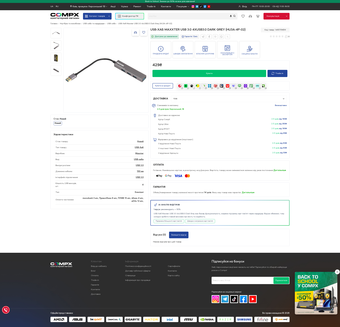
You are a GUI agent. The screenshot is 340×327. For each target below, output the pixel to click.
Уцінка (124, 6)
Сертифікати (174, 266)
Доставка (95, 294)
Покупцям (181, 6)
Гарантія (95, 285)
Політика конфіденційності (138, 266)
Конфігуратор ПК (130, 16)
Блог (93, 271)
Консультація (273, 16)
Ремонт (137, 6)
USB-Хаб (139, 147)
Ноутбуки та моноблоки (70, 24)
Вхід (244, 6)
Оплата (94, 276)
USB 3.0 (140, 165)
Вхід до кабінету (99, 266)
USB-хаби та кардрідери (94, 24)
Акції (113, 6)
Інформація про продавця (137, 280)
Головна (53, 24)
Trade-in (151, 6)
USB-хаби (111, 24)
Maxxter (139, 153)
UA (51, 6)
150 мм (140, 171)
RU (57, 6)
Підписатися (281, 280)
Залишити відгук (178, 235)
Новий (140, 142)
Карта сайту (174, 276)
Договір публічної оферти (137, 271)
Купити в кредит (163, 86)
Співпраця (130, 276)
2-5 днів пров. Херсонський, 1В (170, 109)
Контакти (166, 6)
